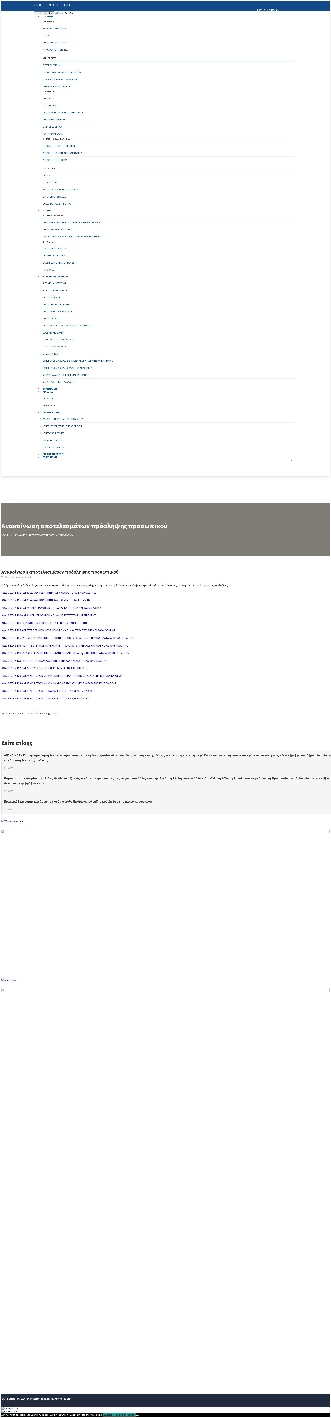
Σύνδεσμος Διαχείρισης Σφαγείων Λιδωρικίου (67, 367)
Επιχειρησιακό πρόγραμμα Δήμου (61, 79)
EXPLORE (68, 5)
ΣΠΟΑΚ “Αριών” (51, 353)
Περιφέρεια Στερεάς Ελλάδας (58, 339)
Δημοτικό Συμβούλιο (55, 119)
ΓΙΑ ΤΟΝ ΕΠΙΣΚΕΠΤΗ (13, 1374)
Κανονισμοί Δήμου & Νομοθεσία (61, 189)
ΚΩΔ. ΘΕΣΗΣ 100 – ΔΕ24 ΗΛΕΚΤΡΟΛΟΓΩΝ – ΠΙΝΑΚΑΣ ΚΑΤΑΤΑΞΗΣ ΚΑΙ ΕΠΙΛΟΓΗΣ (48, 615)
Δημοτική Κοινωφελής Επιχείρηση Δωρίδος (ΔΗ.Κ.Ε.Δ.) (72, 222)
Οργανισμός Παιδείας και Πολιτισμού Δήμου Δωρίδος (72, 236)
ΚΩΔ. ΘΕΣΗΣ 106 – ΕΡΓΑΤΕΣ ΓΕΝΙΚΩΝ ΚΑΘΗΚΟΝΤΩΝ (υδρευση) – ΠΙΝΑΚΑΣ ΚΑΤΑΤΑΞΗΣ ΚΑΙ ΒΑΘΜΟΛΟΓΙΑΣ (64, 645)
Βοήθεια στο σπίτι (52, 440)
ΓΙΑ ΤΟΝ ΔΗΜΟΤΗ (12, 1369)
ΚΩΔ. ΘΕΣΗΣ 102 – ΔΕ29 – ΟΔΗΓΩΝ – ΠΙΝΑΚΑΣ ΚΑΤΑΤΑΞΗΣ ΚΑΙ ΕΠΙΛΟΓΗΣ (44, 668)
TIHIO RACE (48, 269)
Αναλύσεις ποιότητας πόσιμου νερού (63, 419)
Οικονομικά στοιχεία (54, 196)
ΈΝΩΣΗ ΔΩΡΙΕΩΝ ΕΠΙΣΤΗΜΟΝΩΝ (59, 262)
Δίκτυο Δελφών (51, 297)
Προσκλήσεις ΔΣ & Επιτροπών (59, 145)
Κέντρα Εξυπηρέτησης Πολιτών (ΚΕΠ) (62, 426)
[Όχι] (137, 1415)
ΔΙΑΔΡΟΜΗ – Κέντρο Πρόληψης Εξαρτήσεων (67, 325)
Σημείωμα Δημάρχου (54, 28)
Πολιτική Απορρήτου (61, 1398)
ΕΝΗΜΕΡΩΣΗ (9, 1357)
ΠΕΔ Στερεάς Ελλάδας (54, 346)
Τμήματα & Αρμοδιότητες (57, 86)
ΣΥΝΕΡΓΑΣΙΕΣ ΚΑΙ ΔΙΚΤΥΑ (16, 1352)
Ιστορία (47, 35)
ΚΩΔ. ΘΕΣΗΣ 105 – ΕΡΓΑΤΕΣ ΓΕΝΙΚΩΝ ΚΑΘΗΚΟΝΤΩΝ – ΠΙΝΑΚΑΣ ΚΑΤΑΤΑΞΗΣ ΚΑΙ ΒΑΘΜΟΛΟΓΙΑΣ (58, 630)
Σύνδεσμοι (49, 405)
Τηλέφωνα (48, 398)
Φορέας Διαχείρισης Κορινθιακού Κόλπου (66, 374)
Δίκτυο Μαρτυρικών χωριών (58, 311)
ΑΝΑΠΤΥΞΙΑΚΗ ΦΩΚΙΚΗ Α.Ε (56, 290)
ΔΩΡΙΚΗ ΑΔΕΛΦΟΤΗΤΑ (54, 255)
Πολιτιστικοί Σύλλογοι (54, 248)
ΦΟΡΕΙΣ (47, 210)
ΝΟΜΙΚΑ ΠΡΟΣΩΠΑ (12, 1346)
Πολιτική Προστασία (53, 447)
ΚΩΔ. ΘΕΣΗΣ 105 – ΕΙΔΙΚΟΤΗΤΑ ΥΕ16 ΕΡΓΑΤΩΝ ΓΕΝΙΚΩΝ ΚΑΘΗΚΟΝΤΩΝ (44, 623)
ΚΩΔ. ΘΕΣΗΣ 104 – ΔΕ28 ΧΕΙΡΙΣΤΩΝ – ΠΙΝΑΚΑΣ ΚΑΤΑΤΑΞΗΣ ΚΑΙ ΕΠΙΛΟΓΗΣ (45, 698)
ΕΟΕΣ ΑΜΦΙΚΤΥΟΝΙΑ (53, 332)
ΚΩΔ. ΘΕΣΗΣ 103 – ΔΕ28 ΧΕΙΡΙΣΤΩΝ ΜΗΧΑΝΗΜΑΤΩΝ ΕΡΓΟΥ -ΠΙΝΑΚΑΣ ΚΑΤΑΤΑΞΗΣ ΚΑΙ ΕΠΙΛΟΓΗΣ (58, 683)
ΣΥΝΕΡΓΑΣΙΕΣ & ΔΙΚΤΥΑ (56, 276)
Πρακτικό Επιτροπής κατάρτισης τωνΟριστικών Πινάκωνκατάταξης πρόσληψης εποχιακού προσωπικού (78, 801)
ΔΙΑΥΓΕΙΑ (47, 175)
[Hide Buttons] (9, 1411)
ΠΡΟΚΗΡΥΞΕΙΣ (50, 182)
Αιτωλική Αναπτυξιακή (55, 283)
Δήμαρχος (48, 98)
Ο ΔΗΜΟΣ (48, 16)
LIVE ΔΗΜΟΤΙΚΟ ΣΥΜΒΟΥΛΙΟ (57, 203)
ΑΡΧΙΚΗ (5, 535)
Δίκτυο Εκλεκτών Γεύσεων (57, 304)
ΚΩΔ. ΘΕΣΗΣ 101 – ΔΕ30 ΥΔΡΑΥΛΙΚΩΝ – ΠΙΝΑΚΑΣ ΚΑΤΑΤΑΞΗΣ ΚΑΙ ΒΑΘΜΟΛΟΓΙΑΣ (48, 592)
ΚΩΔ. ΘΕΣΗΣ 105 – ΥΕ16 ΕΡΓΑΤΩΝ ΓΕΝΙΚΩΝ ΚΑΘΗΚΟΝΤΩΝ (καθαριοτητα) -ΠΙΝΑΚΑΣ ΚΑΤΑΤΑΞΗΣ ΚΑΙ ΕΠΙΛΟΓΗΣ (67, 638)
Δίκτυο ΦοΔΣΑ (51, 318)
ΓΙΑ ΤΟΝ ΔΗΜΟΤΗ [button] (52, 412)
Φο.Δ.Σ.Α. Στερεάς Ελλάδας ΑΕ (59, 381)
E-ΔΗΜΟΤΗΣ (52, 5)
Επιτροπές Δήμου (52, 126)
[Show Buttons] (9, 1408)
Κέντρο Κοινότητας (54, 433)
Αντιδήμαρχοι (50, 105)
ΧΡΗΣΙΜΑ (6, 1363)
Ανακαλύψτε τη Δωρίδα (55, 49)
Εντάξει (108, 1415)
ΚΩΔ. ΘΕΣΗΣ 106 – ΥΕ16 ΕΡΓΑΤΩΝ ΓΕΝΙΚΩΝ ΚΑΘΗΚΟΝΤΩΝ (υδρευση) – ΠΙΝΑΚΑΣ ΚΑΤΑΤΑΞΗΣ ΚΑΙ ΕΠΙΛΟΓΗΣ (65, 653)
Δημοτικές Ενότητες (54, 42)
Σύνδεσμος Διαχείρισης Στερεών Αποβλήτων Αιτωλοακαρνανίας (78, 360)
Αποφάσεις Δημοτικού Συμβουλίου (62, 152)
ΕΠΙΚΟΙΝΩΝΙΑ (50, 457)
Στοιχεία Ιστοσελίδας (38, 1398)
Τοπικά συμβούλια (53, 133)
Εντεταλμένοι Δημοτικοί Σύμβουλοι (63, 112)
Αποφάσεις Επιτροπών (55, 160)
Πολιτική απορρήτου (124, 1415)
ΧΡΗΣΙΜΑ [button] (48, 391)
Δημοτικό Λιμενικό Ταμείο (57, 229)
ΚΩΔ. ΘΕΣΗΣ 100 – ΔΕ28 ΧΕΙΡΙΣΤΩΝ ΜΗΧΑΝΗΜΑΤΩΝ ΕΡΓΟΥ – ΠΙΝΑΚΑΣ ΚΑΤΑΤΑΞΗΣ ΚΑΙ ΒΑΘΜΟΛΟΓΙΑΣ (61, 675)
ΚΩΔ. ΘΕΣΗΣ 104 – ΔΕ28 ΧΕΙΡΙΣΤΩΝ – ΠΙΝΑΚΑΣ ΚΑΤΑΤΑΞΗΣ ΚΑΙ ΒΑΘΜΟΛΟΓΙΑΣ (47, 691)
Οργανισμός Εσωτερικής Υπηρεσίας (62, 72)
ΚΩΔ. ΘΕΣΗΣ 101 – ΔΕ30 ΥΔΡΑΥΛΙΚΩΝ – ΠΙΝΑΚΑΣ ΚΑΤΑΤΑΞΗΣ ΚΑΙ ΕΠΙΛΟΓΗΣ (46, 600)
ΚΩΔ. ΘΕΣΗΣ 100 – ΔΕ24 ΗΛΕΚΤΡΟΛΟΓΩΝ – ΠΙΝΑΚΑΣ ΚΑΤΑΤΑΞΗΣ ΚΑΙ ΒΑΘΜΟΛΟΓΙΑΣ (51, 607)
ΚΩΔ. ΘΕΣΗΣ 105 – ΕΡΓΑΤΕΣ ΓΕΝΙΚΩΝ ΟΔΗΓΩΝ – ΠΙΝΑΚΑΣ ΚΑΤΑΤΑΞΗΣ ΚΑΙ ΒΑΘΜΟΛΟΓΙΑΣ (54, 660)
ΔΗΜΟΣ (37, 5)
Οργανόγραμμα (51, 65)
